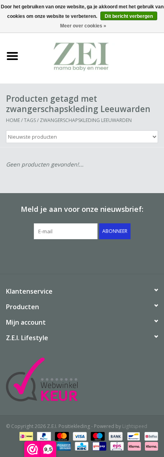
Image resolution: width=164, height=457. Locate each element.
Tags (30, 120)
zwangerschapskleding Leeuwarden (86, 120)
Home (13, 120)
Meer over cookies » (83, 26)
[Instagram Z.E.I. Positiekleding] (110, 255)
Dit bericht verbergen (129, 16)
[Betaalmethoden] (25, 436)
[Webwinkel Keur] (82, 379)
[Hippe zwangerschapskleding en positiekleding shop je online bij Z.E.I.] (94, 55)
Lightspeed (134, 426)
